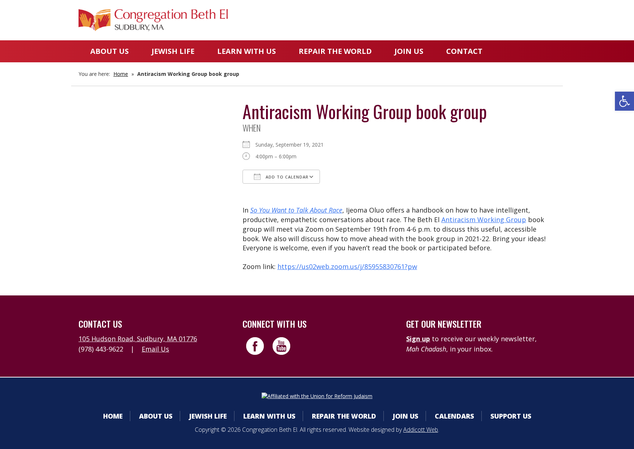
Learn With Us (246, 51)
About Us (109, 51)
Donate (470, 20)
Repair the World (335, 51)
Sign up (418, 338)
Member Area (361, 20)
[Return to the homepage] (153, 20)
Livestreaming (526, 20)
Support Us (511, 416)
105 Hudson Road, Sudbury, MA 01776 (138, 338)
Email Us (155, 349)
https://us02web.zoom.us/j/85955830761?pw (347, 266)
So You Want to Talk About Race (296, 210)
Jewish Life (173, 51)
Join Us (408, 51)
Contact (464, 51)
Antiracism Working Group (483, 219)
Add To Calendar (286, 177)
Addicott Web (420, 430)
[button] (624, 101)
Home (120, 73)
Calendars (421, 20)
